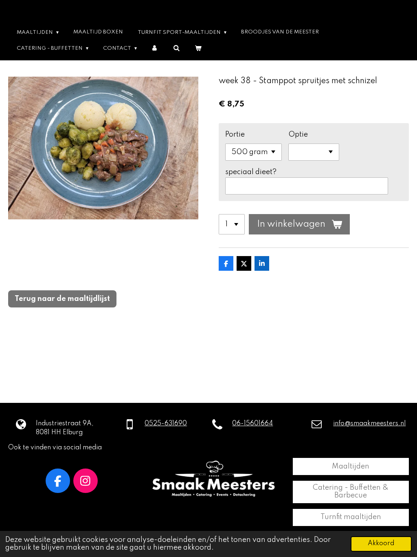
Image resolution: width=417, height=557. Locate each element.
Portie (235, 134)
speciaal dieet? (251, 172)
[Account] (155, 48)
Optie (298, 134)
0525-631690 (166, 423)
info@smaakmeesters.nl (369, 423)
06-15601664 (252, 423)
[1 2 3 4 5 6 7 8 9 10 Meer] (232, 224)
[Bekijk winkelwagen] (197, 48)
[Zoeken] (176, 48)
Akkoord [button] (381, 543)
